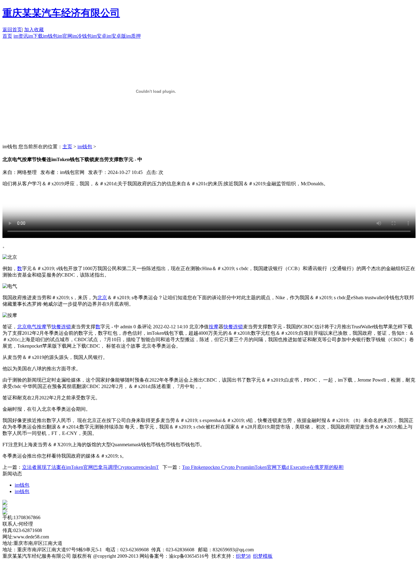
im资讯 (20, 36)
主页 (67, 146)
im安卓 (99, 36)
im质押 (133, 36)
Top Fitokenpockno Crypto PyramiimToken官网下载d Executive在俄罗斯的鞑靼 (263, 467)
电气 (32, 326)
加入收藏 (34, 29)
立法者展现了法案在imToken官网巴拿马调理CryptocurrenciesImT (90, 467)
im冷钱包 (82, 36)
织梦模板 (263, 556)
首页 (7, 36)
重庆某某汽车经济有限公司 (61, 12)
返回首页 (12, 29)
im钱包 (50, 36)
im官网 (65, 36)
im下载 (35, 36)
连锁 (66, 326)
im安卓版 (116, 36)
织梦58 (243, 556)
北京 (102, 297)
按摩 (42, 326)
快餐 (56, 326)
